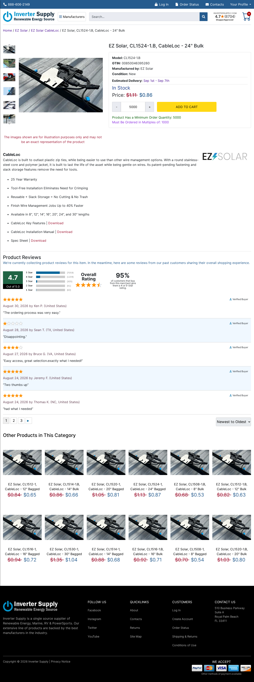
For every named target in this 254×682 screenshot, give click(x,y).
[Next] (9, 123)
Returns (135, 627)
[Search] (204, 16)
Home (7, 30)
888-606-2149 (19, 4)
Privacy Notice (60, 661)
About (134, 610)
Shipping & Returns (184, 636)
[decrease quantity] (116, 107)
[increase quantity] (149, 107)
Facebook (94, 610)
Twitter (92, 627)
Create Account (182, 619)
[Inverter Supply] (29, 16)
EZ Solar (21, 30)
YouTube (93, 636)
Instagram (94, 619)
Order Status (189, 4)
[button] (240, 4)
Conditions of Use (184, 645)
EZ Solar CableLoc (45, 30)
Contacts (217, 4)
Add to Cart (187, 107)
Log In (163, 4)
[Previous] (9, 44)
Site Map (136, 636)
